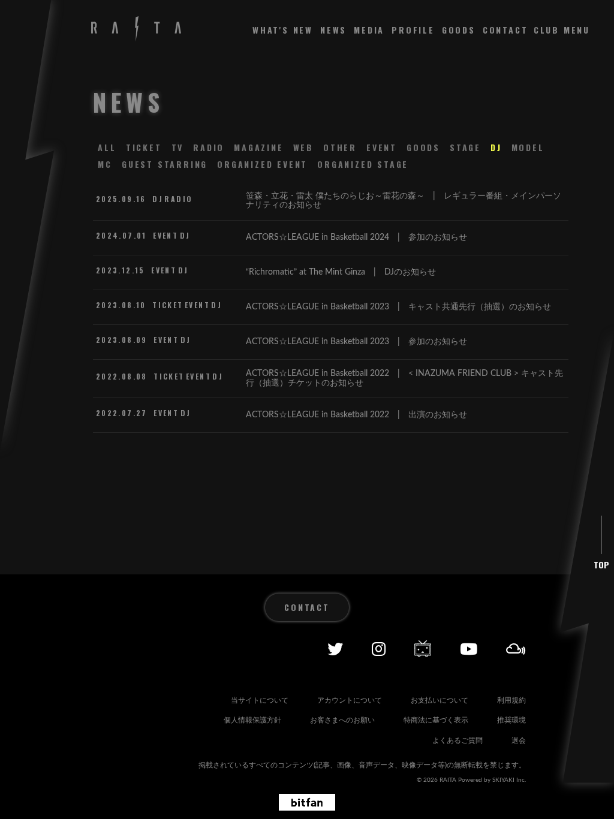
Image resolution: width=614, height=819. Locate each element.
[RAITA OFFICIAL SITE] (136, 30)
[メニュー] (561, 30)
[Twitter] (335, 649)
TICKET (144, 147)
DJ (496, 147)
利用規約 (511, 700)
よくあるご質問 (457, 740)
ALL (107, 147)
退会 (518, 740)
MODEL (527, 147)
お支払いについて (439, 700)
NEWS (333, 29)
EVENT (381, 147)
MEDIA (369, 29)
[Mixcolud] (516, 649)
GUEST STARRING (164, 164)
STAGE (465, 147)
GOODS (458, 29)
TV (177, 147)
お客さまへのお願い (342, 720)
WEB (303, 147)
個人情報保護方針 (252, 720)
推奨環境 (511, 720)
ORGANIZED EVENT (262, 164)
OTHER (340, 147)
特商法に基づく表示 (436, 720)
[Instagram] (379, 649)
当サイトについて (259, 700)
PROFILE (413, 29)
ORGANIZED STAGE (362, 164)
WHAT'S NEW (282, 29)
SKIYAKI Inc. (509, 780)
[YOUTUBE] (468, 649)
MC (105, 164)
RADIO (208, 147)
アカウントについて (349, 700)
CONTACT (505, 29)
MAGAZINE (258, 147)
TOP (601, 565)
